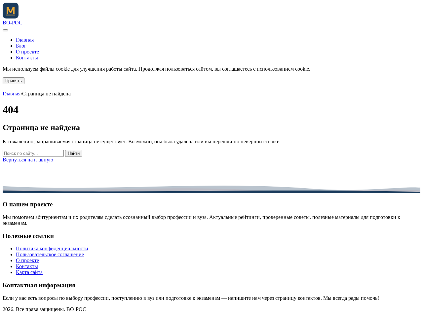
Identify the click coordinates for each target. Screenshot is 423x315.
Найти (74, 153)
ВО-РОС (12, 22)
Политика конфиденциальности (52, 248)
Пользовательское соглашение (50, 254)
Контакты (27, 57)
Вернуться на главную (28, 159)
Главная (25, 40)
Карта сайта (29, 272)
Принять (13, 80)
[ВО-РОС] (11, 16)
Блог (21, 46)
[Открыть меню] (5, 30)
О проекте (27, 51)
